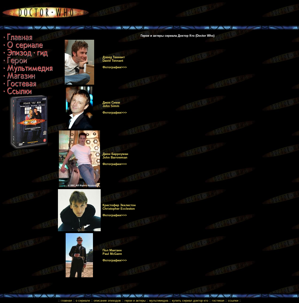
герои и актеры (135, 300)
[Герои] (15, 63)
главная (66, 300)
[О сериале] (23, 48)
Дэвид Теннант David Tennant (114, 58)
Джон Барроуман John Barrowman (115, 155)
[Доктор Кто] (44, 24)
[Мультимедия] (28, 71)
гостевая (218, 300)
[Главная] (18, 40)
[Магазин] (19, 79)
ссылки (233, 300)
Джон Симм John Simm (111, 104)
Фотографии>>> (115, 67)
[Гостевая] (20, 86)
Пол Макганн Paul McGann (112, 252)
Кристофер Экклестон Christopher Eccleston (119, 206)
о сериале (83, 300)
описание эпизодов (107, 300)
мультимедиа (158, 300)
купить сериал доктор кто (190, 300)
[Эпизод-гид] (26, 56)
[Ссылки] (18, 93)
